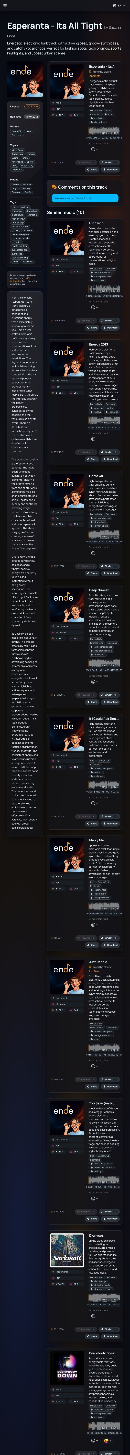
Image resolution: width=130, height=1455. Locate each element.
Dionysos (96, 1235)
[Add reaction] (95, 149)
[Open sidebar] (4, 5)
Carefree (16, 192)
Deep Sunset (99, 590)
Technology (17, 154)
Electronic (17, 135)
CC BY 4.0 (32, 106)
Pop (92, 761)
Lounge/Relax (96, 643)
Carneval (96, 475)
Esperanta (94, 76)
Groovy (15, 184)
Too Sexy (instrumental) (108, 1103)
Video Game (18, 150)
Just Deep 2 (98, 961)
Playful (28, 192)
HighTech (96, 223)
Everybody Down (102, 1353)
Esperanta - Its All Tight (107, 66)
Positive (27, 184)
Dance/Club (17, 131)
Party (14, 166)
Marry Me (96, 840)
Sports (30, 162)
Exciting (26, 188)
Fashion (31, 154)
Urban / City (27, 166)
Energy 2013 (98, 344)
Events (15, 158)
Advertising (17, 162)
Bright (15, 188)
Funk (29, 131)
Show (25, 158)
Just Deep (94, 971)
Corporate (17, 169)
